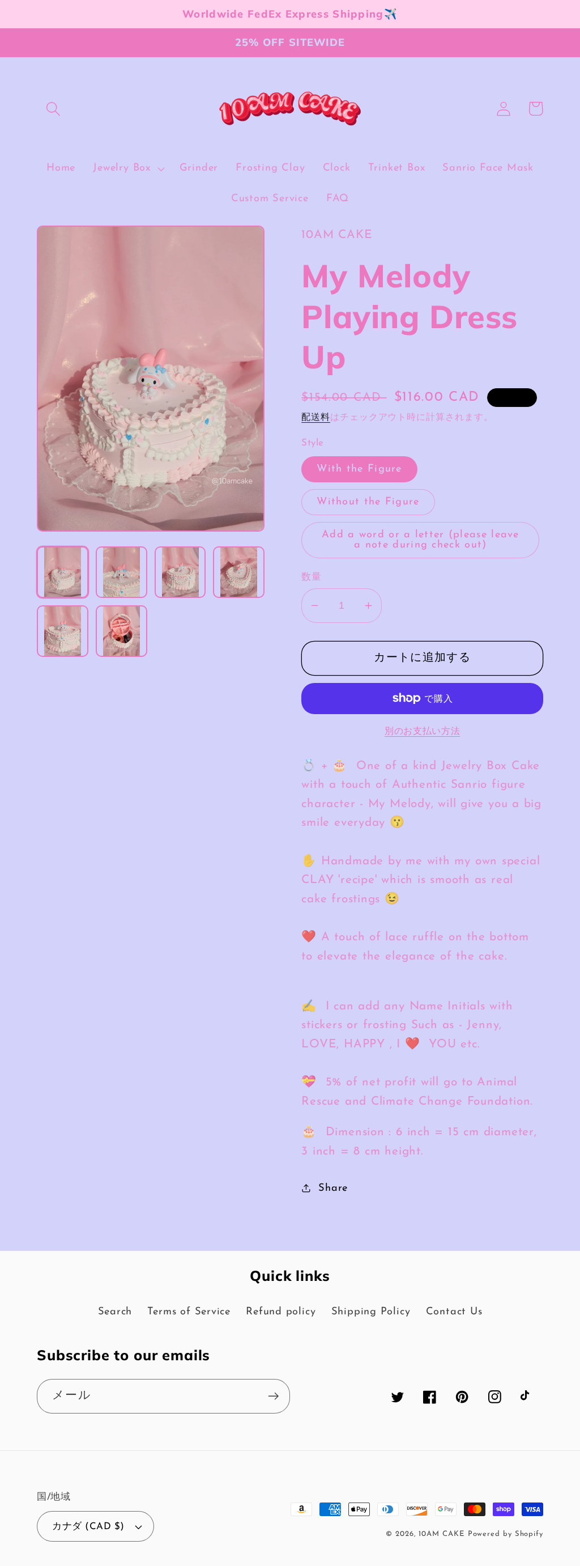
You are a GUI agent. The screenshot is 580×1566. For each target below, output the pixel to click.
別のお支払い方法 (422, 731)
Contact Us (454, 1311)
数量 (311, 577)
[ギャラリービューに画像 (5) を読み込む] (62, 631)
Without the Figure (368, 501)
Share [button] (333, 1188)
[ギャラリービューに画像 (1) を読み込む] (62, 572)
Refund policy (280, 1311)
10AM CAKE (441, 1534)
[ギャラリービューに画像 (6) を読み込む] (121, 631)
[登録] (273, 1396)
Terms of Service (188, 1311)
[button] (53, 108)
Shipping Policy (371, 1311)
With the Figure (359, 469)
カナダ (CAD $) (88, 1526)
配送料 (315, 417)
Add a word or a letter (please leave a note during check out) (420, 539)
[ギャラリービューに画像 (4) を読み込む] (239, 572)
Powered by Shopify (505, 1534)
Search (115, 1311)
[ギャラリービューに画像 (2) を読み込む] (121, 572)
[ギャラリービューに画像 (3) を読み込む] (180, 572)
